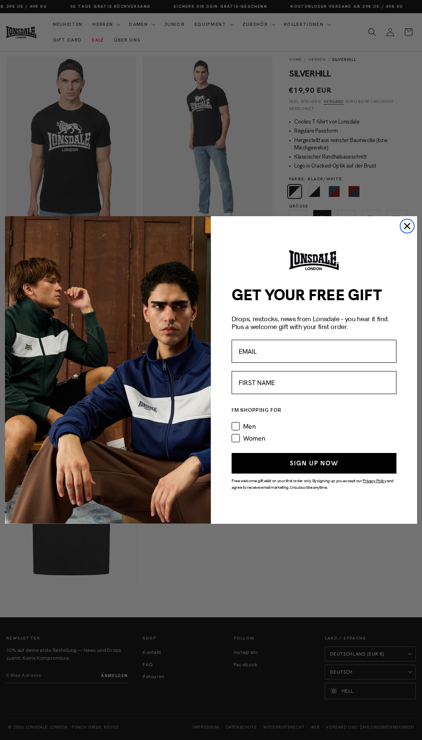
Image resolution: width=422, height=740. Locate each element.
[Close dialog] (407, 226)
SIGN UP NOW (314, 463)
